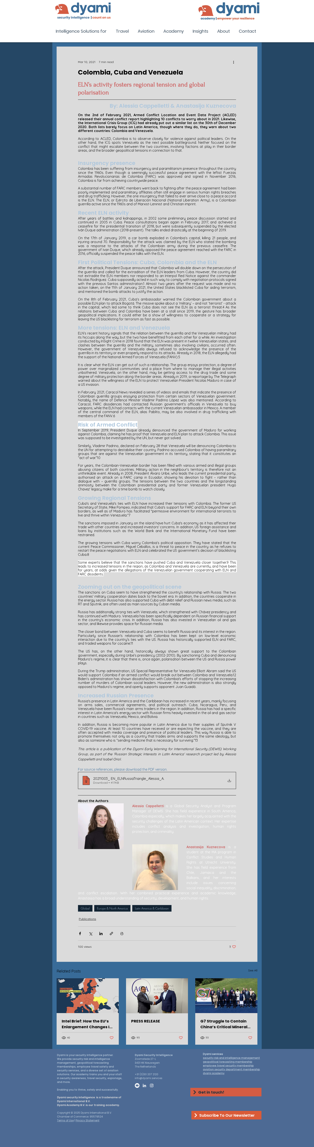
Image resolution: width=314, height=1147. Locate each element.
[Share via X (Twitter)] (90, 933)
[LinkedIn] (144, 1085)
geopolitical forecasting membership (227, 1061)
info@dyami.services (148, 1078)
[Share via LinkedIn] (101, 933)
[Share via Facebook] (80, 933)
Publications (87, 919)
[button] (83, 31)
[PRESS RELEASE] (157, 995)
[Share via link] (111, 933)
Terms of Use (65, 1120)
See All (252, 970)
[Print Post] (122, 933)
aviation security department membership (231, 1069)
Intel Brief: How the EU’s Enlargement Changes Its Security (87, 1024)
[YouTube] (137, 1085)
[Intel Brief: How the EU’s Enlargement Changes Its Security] (88, 995)
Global (85, 908)
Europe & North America (112, 908)
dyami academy (213, 1073)
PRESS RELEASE (145, 1021)
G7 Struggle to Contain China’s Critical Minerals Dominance (224, 1024)
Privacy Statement (87, 1120)
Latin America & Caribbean (152, 908)
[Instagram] (151, 1085)
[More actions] (233, 62)
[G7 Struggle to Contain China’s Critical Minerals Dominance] (226, 995)
